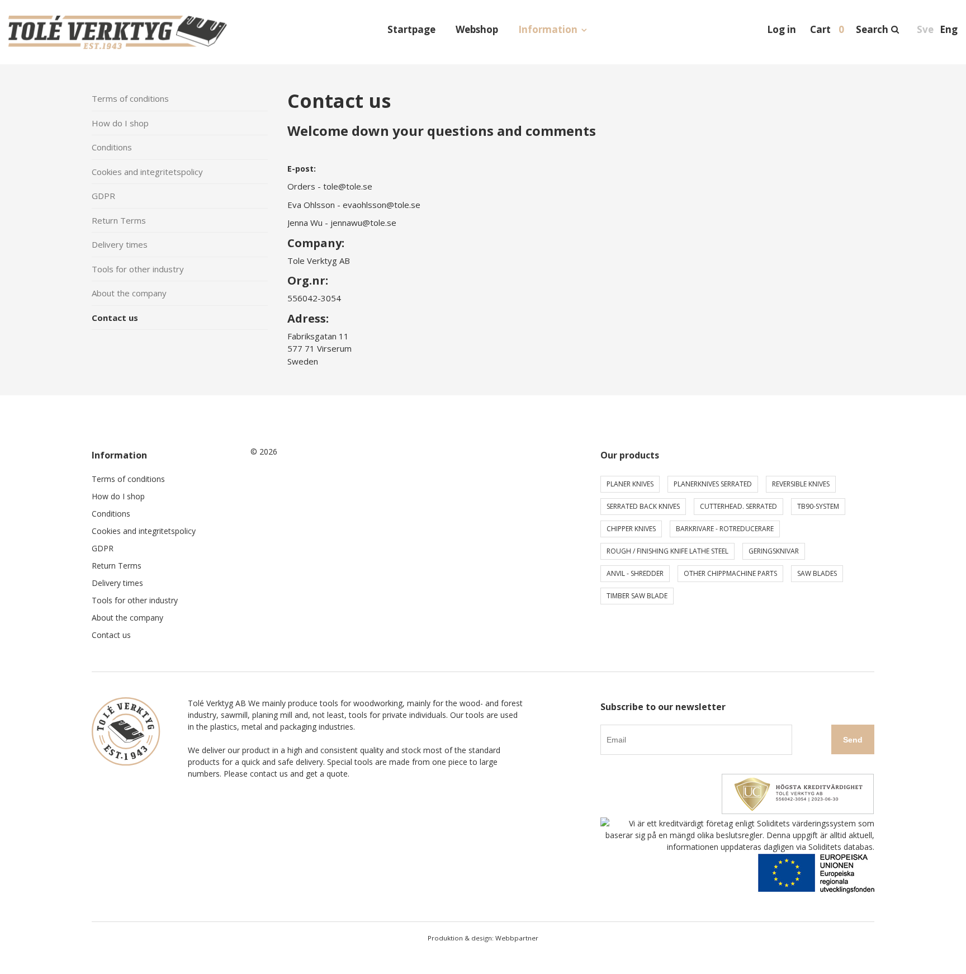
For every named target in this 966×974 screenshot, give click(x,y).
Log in (781, 29)
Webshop (477, 29)
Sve (925, 29)
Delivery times (120, 244)
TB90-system (818, 506)
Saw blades (817, 573)
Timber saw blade (637, 596)
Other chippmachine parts (730, 573)
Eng (949, 29)
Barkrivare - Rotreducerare (725, 528)
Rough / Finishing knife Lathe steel (667, 551)
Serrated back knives (643, 506)
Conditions (112, 147)
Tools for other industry (138, 269)
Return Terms (119, 220)
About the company (129, 293)
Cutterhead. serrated (738, 506)
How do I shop (120, 123)
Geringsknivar (774, 551)
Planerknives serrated (713, 484)
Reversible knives (801, 484)
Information (547, 29)
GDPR (103, 195)
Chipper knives (631, 528)
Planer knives (630, 484)
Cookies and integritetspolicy (147, 171)
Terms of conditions (130, 98)
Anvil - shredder (635, 573)
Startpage (411, 29)
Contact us (115, 317)
